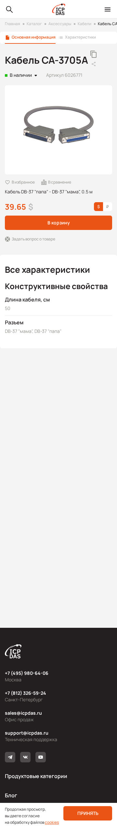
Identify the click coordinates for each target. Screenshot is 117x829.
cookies (52, 822)
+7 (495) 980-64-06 (26, 673)
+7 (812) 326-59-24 (25, 693)
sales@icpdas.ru (23, 713)
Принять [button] (87, 813)
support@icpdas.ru (26, 733)
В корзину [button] (58, 222)
